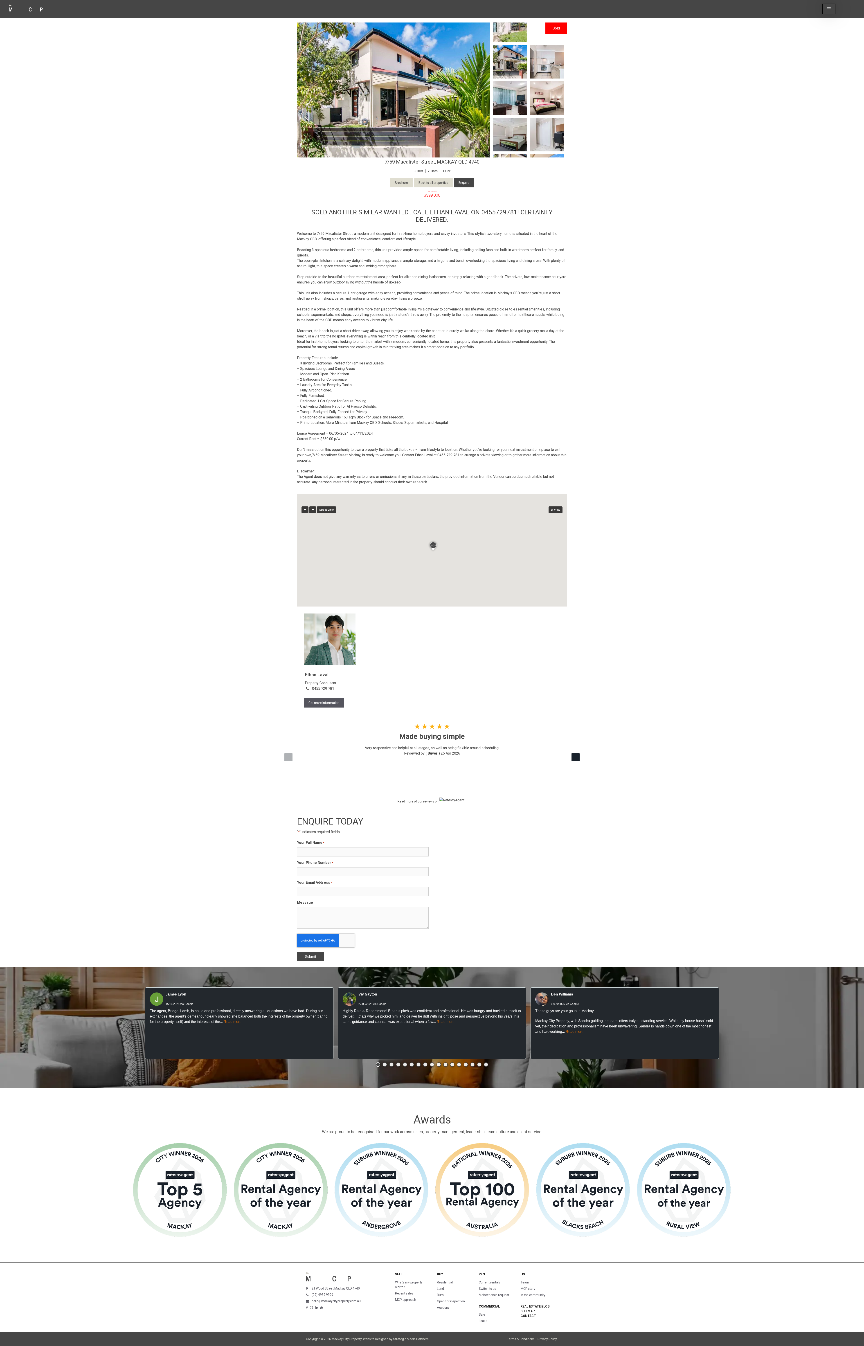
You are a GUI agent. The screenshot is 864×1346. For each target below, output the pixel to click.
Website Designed (375, 1339)
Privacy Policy (547, 1339)
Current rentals (489, 1282)
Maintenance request (494, 1295)
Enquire (464, 182)
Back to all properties (433, 182)
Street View (326, 509)
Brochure (401, 182)
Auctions (443, 1307)
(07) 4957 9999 (322, 1295)
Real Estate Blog (535, 1306)
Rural (440, 1295)
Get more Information (323, 703)
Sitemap (528, 1311)
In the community (533, 1295)
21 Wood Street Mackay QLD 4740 (336, 1288)
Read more (232, 1022)
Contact (528, 1316)
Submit (310, 957)
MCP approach (405, 1299)
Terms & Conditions (521, 1339)
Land (440, 1288)
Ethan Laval (316, 674)
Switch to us (487, 1288)
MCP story (528, 1288)
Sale (482, 1314)
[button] (829, 9)
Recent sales (404, 1293)
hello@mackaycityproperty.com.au (336, 1301)
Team (525, 1282)
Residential (445, 1282)
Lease (483, 1321)
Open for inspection (451, 1301)
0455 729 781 (323, 688)
